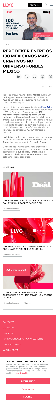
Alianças (27, 303)
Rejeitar (28, 396)
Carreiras (9, 328)
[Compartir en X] (27, 77)
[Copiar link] (34, 77)
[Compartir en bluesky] (50, 77)
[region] (28, 380)
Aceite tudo (28, 381)
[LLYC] (8, 5)
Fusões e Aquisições (12, 255)
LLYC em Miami (11, 350)
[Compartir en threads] (42, 77)
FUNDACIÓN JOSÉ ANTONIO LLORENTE (23, 339)
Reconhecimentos (11, 208)
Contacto (35, 5)
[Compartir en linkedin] (19, 77)
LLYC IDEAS (9, 333)
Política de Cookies (20, 373)
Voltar (7, 44)
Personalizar (28, 389)
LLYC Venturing (12, 344)
